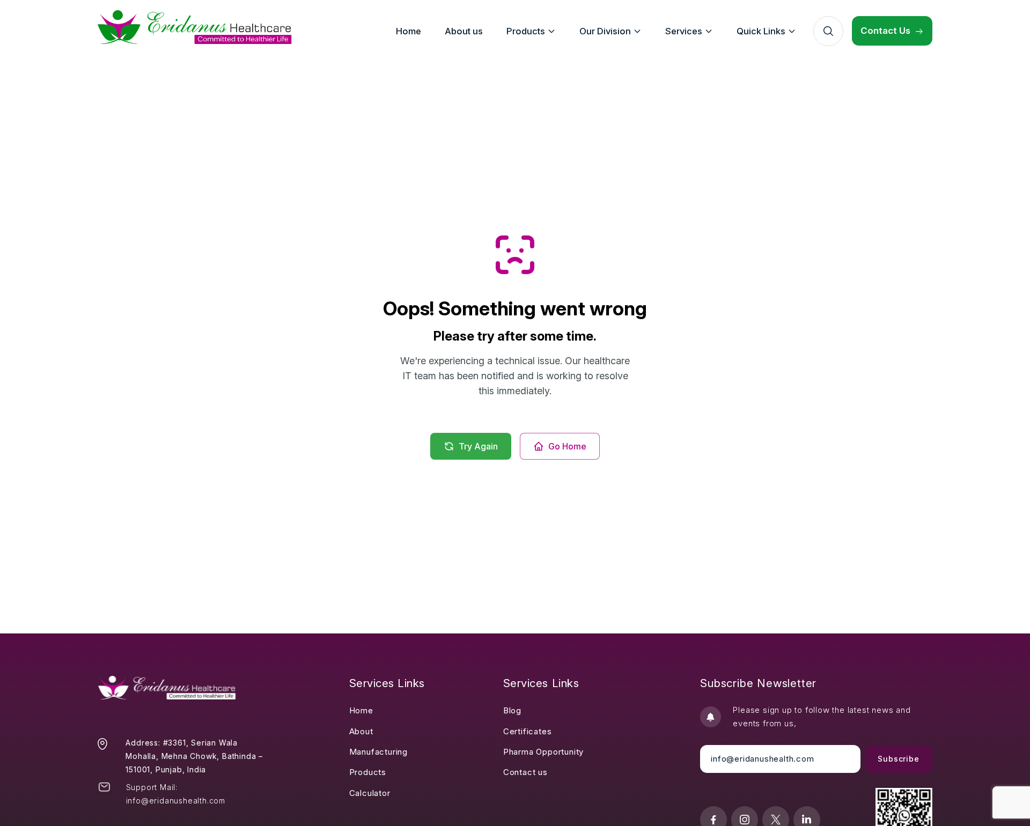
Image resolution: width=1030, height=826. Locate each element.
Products (367, 772)
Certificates (527, 731)
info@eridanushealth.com (175, 800)
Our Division (605, 31)
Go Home (567, 446)
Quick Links (761, 31)
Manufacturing (378, 752)
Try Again (478, 446)
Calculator (370, 793)
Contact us (525, 772)
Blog (512, 710)
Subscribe (898, 758)
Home (361, 710)
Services (683, 31)
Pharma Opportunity (543, 752)
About (361, 731)
